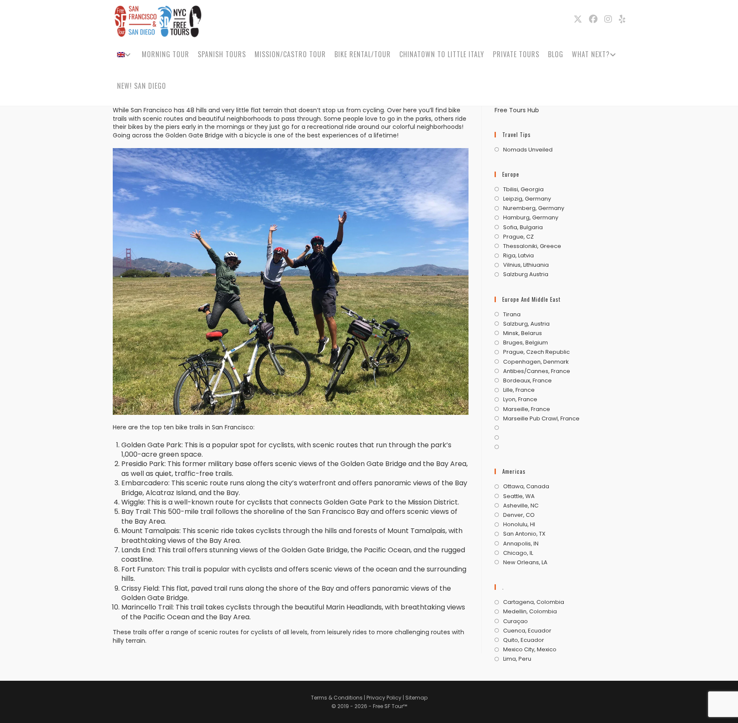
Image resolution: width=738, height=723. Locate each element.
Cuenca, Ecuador (527, 631)
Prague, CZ (518, 237)
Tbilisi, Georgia (523, 189)
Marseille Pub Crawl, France (541, 419)
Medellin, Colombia (530, 611)
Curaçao (515, 621)
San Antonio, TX (524, 534)
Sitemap (416, 697)
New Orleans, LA (525, 562)
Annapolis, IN (521, 544)
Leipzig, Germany (527, 199)
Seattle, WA (519, 496)
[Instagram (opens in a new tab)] (608, 19)
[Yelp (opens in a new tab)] (622, 19)
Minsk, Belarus (522, 333)
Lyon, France (520, 399)
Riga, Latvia (518, 255)
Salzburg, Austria (526, 324)
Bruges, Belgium (525, 343)
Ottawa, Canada (526, 486)
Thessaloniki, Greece (532, 246)
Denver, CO (519, 515)
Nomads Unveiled (528, 150)
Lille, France (519, 390)
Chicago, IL (518, 553)
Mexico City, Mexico (529, 649)
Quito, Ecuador (523, 640)
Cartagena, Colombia (533, 602)
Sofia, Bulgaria (523, 227)
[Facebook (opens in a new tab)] (593, 19)
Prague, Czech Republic (536, 352)
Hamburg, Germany (530, 218)
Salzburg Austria (525, 274)
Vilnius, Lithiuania (526, 265)
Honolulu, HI (519, 524)
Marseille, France (526, 409)
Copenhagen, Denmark (536, 362)
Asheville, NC (521, 506)
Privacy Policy (384, 697)
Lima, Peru (517, 659)
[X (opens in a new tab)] (578, 19)
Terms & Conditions (337, 697)
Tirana (512, 314)
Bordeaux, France (527, 381)
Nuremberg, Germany (533, 208)
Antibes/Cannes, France (536, 371)
